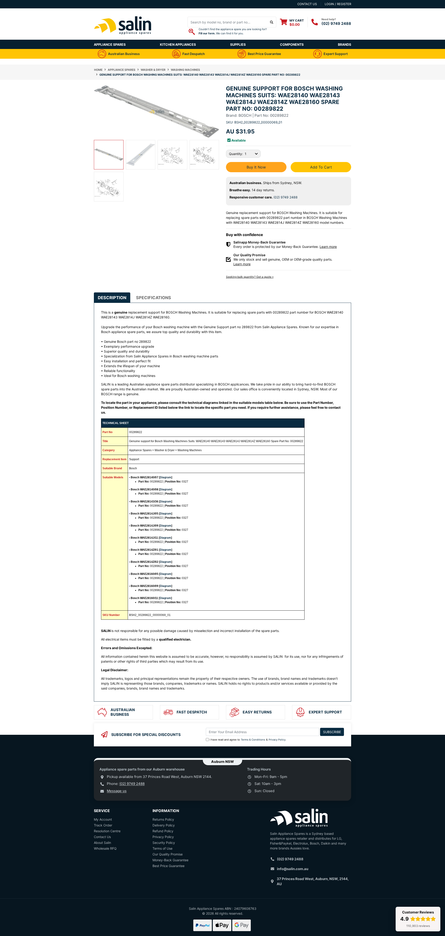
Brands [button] (344, 44)
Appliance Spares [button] (110, 44)
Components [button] (292, 44)
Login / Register (338, 4)
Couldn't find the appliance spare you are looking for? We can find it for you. (233, 31)
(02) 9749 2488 (336, 23)
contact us (307, 4)
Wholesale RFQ (105, 848)
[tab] (112, 297)
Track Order (103, 825)
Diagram (165, 477)
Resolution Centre (107, 831)
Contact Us (102, 837)
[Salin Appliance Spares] (123, 37)
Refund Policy (163, 831)
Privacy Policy (277, 739)
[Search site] (271, 22)
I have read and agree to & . (248, 739)
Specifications (153, 297)
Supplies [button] (238, 44)
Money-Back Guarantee (170, 860)
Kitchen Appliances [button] (178, 44)
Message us (117, 791)
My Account (103, 819)
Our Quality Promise (168, 854)
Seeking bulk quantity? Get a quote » (249, 277)
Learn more (328, 247)
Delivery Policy (164, 825)
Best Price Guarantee (168, 866)
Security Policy (164, 843)
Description (112, 297)
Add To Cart (321, 167)
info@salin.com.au (292, 869)
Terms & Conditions (253, 739)
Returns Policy (163, 819)
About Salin (102, 843)
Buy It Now (256, 167)
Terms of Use (162, 848)
